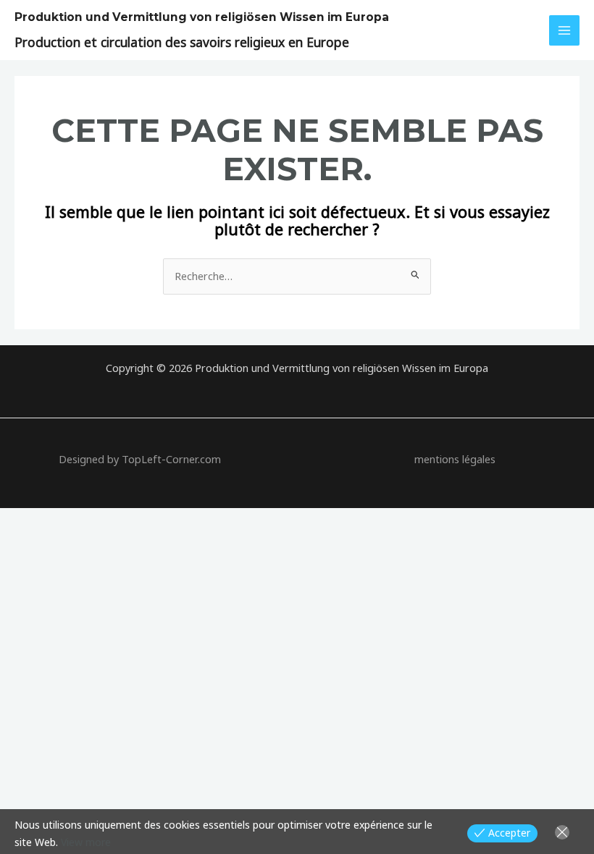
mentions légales (454, 459)
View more (86, 842)
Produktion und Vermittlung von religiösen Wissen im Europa (201, 17)
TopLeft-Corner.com (171, 459)
